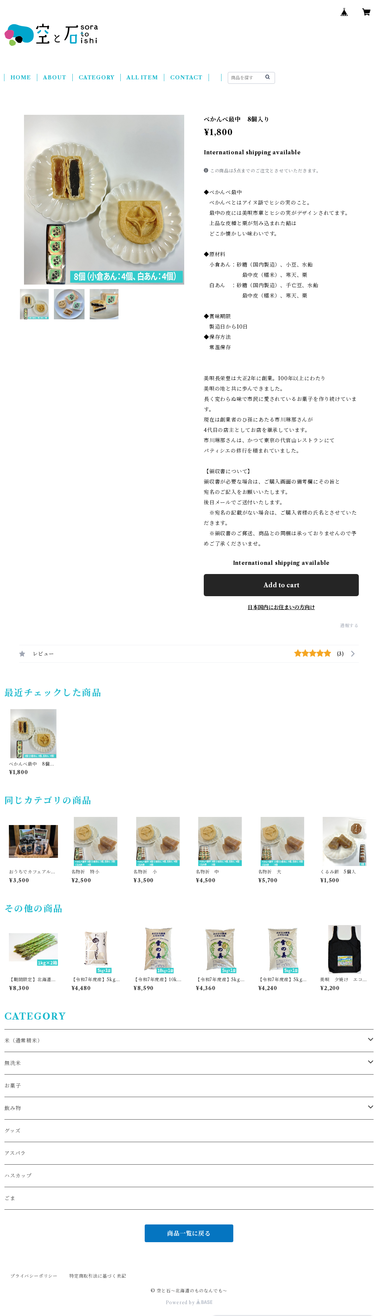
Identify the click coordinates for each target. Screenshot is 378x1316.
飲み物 (12, 1108)
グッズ (12, 1130)
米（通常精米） (23, 1040)
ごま (10, 1198)
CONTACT (186, 77)
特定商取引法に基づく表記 (97, 1276)
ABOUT (54, 77)
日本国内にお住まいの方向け (281, 607)
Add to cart (281, 585)
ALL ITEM (142, 77)
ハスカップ (18, 1175)
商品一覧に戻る (189, 1233)
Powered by (181, 1302)
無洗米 (12, 1063)
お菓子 (12, 1085)
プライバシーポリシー (34, 1276)
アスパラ (15, 1153)
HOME (20, 77)
